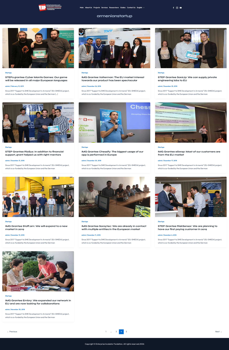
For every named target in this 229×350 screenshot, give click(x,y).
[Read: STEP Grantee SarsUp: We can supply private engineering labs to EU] (191, 48)
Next (218, 331)
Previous (12, 331)
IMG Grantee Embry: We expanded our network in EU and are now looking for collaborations (38, 302)
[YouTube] (181, 8)
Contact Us (131, 7)
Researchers (114, 7)
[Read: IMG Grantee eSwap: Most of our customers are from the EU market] (191, 122)
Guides (122, 7)
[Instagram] (177, 8)
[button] (143, 7)
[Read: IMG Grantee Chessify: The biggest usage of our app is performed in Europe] (114, 122)
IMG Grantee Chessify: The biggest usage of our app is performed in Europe (112, 153)
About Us (88, 7)
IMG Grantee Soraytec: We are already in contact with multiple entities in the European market (114, 228)
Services (104, 7)
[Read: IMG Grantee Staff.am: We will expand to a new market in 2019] (38, 196)
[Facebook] (173, 8)
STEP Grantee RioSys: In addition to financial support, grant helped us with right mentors (34, 153)
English (139, 7)
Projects (97, 7)
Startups (8, 73)
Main (82, 7)
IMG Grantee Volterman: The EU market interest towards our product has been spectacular (113, 79)
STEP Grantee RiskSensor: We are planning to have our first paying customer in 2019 (187, 228)
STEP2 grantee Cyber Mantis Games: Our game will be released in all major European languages (36, 79)
